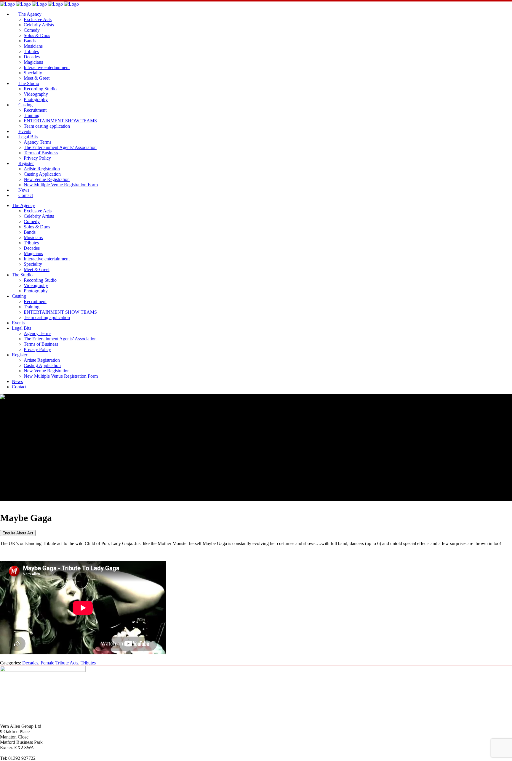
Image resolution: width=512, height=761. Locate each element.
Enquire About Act (17, 533)
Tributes (88, 662)
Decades (30, 662)
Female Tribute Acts (59, 662)
